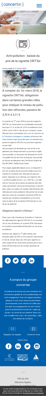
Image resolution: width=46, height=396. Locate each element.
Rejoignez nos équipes (12, 335)
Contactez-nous (33, 335)
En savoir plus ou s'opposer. (33, 393)
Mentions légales (23, 382)
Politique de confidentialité (23, 386)
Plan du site (23, 378)
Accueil (4, 25)
